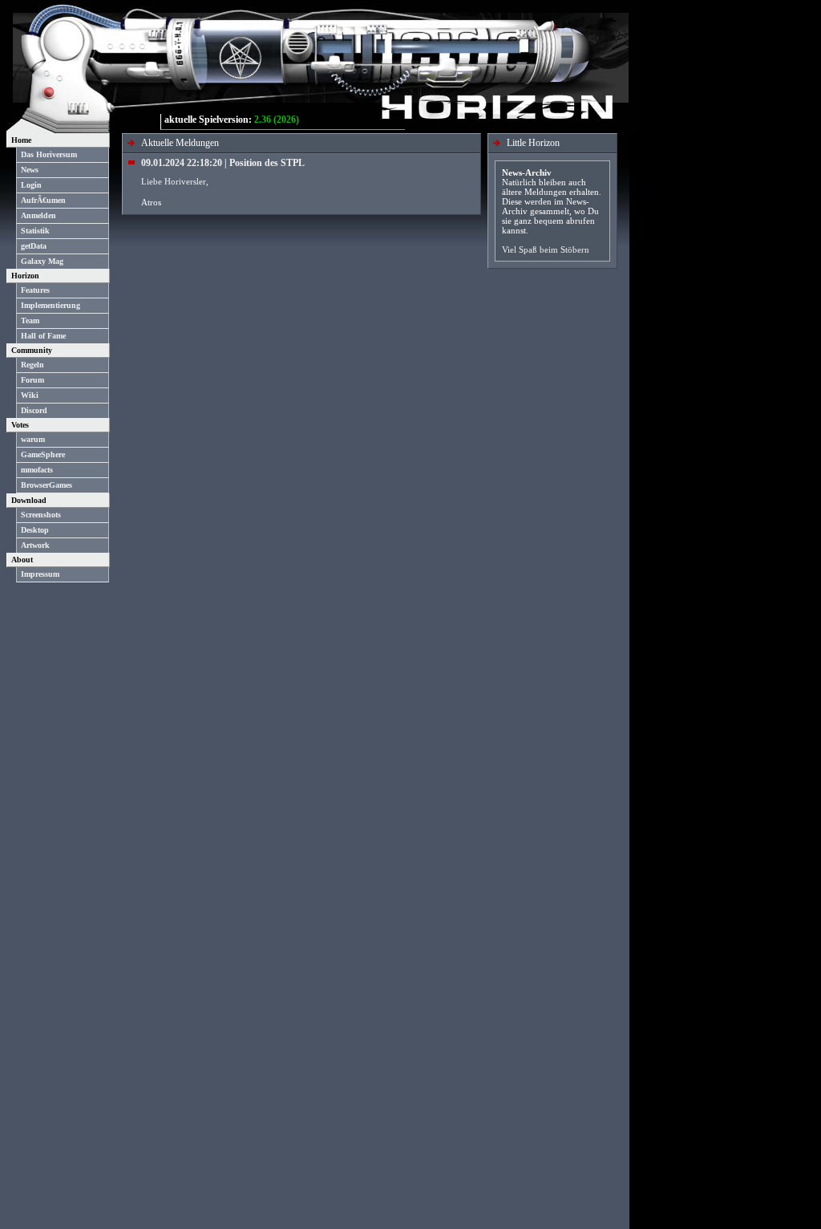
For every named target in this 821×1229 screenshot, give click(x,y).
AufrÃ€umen (43, 200)
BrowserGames (46, 485)
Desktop (35, 529)
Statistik (35, 230)
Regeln (32, 364)
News (29, 169)
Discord (34, 410)
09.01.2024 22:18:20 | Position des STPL (223, 162)
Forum (32, 379)
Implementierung (50, 305)
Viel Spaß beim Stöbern (545, 249)
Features (35, 290)
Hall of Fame (43, 335)
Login (31, 184)
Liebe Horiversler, (174, 181)
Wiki (29, 395)
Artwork (35, 545)
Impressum (40, 574)
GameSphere (43, 454)
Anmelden (38, 215)
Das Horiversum (49, 154)
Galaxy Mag (42, 261)
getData (34, 245)
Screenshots (41, 514)
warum (33, 439)
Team (30, 320)
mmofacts (37, 469)
